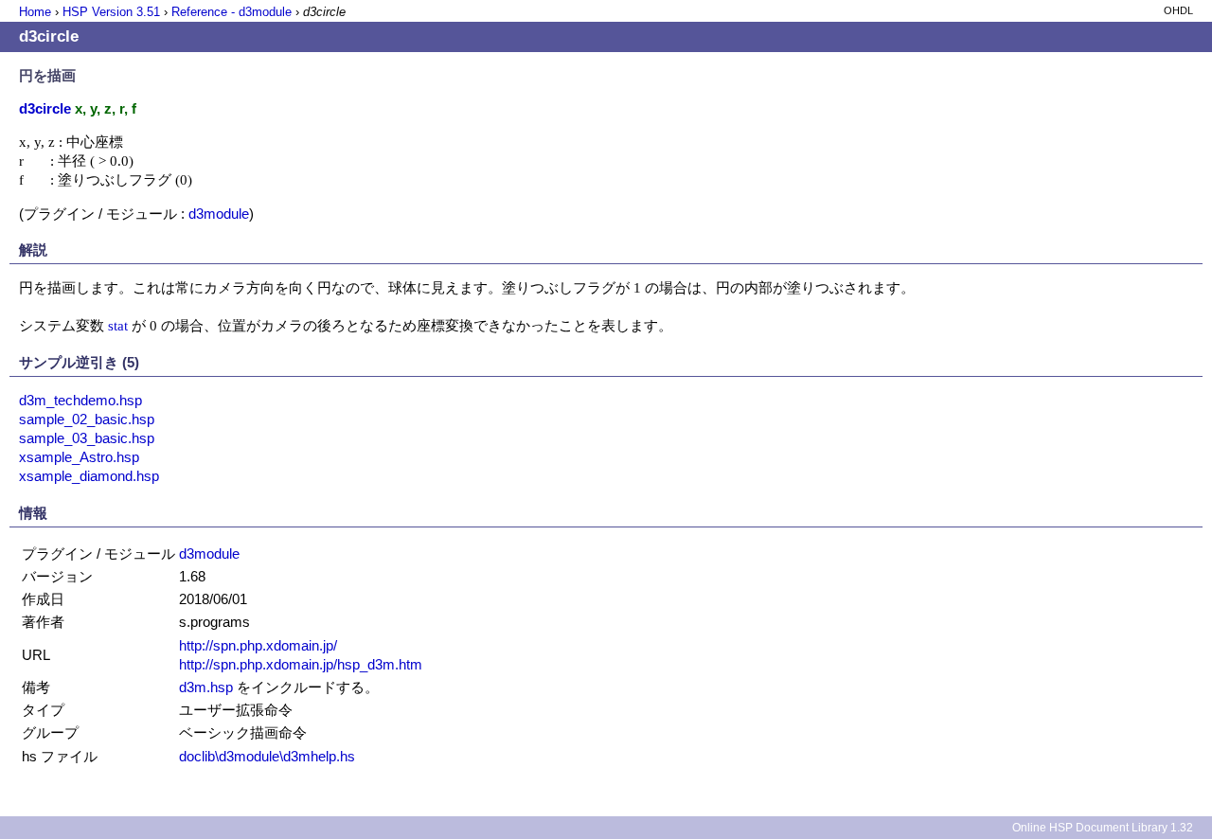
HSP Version (111, 12)
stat (118, 325)
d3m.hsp (206, 687)
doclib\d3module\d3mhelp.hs (267, 756)
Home (35, 12)
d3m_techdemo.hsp (80, 400)
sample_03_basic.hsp (86, 438)
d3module (218, 213)
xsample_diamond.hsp (89, 476)
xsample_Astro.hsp (79, 457)
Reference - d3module (231, 12)
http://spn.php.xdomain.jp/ (258, 645)
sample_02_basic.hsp (86, 419)
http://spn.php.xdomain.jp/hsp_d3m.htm (300, 664)
